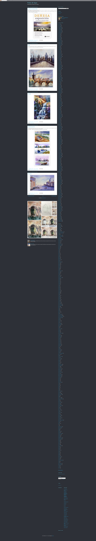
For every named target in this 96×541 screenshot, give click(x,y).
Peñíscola (59, 404)
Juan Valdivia (65, 514)
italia (58, 347)
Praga (29, 45)
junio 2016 (59, 133)
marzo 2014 (59, 163)
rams (58, 422)
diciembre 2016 (60, 126)
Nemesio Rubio (34, 41)
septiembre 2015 (60, 143)
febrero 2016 (59, 137)
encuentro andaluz (60, 315)
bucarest (59, 266)
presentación (59, 412)
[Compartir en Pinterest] (42, 40)
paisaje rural (59, 393)
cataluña (59, 279)
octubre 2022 (59, 55)
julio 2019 (59, 94)
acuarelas (59, 230)
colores (59, 288)
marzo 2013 (59, 176)
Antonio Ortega (60, 245)
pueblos (59, 416)
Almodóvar (59, 238)
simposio (59, 442)
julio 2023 (59, 46)
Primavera (59, 414)
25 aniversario (59, 226)
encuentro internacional (60, 316)
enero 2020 (59, 87)
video (58, 461)
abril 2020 (59, 84)
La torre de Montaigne (60, 353)
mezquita (59, 373)
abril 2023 (59, 49)
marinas (59, 366)
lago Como (59, 354)
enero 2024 (59, 39)
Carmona (59, 276)
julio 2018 (59, 107)
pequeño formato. (60, 405)
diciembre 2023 (60, 40)
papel (58, 396)
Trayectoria (59, 13)
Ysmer (59, 465)
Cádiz (59, 269)
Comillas (59, 289)
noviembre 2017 (60, 115)
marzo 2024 (59, 37)
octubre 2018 (59, 104)
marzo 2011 (59, 203)
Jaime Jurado (65, 513)
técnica (59, 444)
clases (59, 286)
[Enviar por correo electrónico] (39, 40)
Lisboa (59, 357)
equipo (59, 318)
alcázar (59, 237)
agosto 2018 (59, 106)
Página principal (60, 12)
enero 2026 (59, 26)
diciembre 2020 (60, 77)
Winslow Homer (60, 464)
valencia (59, 455)
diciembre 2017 (60, 114)
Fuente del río (59, 328)
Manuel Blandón (60, 365)
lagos (58, 355)
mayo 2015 (59, 147)
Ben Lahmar (59, 259)
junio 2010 (59, 213)
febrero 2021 (59, 75)
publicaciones (59, 415)
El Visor (65, 505)
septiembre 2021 (60, 68)
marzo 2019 (59, 98)
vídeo (58, 462)
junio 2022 (59, 58)
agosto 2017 (59, 117)
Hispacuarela (65, 512)
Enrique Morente (60, 317)
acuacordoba (59, 228)
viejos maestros (60, 463)
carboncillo (59, 275)
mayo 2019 (59, 96)
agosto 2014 (59, 157)
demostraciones (60, 304)
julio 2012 (59, 185)
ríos (58, 425)
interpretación (59, 344)
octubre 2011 (59, 195)
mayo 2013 (59, 174)
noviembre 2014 (60, 154)
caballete (59, 267)
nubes (59, 384)
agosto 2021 (59, 69)
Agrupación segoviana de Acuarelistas (65, 496)
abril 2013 (59, 175)
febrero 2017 (59, 124)
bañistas (59, 257)
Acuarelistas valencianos (65, 492)
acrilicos (59, 227)
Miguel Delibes (59, 375)
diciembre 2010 (60, 206)
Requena (59, 423)
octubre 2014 (59, 155)
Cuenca (59, 298)
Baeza (59, 256)
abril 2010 (59, 215)
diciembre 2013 (60, 166)
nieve (58, 383)
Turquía (59, 452)
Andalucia (59, 240)
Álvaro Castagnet (60, 239)
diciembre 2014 (60, 153)
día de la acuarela (60, 305)
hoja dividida (59, 336)
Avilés (59, 255)
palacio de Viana (60, 394)
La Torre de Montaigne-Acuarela (66, 516)
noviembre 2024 (60, 30)
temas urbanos (60, 445)
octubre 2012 (59, 182)
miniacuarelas (59, 376)
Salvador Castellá (60, 433)
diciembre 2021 (60, 65)
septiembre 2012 (60, 183)
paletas (59, 395)
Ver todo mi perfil (63, 18)
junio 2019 (59, 95)
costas (59, 296)
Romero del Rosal (60, 426)
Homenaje (59, 337)
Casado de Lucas (60, 277)
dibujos (59, 306)
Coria (58, 294)
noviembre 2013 (60, 167)
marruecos (59, 367)
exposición (31, 41)
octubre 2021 (59, 67)
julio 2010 (59, 212)
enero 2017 (59, 125)
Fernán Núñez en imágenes (66, 510)
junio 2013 (59, 173)
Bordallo (59, 265)
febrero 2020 (59, 86)
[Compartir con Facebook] (41, 40)
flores (58, 326)
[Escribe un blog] (40, 40)
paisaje (59, 392)
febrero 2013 (59, 177)
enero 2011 (59, 205)
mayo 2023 (59, 48)
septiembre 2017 (60, 116)
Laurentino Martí (60, 356)
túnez (58, 451)
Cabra (59, 268)
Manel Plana (65, 517)
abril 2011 (59, 202)
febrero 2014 (59, 164)
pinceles (59, 406)
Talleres (59, 443)
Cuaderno (59, 297)
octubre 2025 (59, 29)
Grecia (59, 334)
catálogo (59, 278)
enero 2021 (59, 76)
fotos (58, 327)
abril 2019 (59, 97)
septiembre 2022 (60, 56)
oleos (58, 386)
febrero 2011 (59, 204)
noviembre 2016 (60, 127)
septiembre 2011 (60, 196)
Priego (59, 413)
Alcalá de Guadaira (60, 236)
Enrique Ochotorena (66, 507)
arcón (58, 249)
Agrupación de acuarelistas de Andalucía (65, 494)
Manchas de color (60, 364)
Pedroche (59, 403)
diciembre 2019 (60, 88)
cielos (59, 285)
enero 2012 (59, 192)
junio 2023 (59, 47)
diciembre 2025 (60, 27)
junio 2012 (59, 186)
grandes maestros (60, 333)
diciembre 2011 (60, 193)
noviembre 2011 (60, 194)
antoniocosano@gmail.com (65, 17)
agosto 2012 (59, 184)
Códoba (59, 287)
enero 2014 (59, 165)
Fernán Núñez (59, 324)
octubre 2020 (59, 79)
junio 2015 (59, 146)
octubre (59, 385)
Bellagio (59, 258)
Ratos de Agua (32, 3)
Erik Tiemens (65, 508)
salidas (59, 432)
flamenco (59, 325)
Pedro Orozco (59, 402)
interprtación (59, 345)
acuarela (59, 229)
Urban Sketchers (66, 527)
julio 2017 (59, 118)
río (58, 424)
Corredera (59, 295)
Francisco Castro (66, 511)
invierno (59, 346)
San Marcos (59, 434)
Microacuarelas (60, 374)
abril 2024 (59, 36)
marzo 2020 (59, 85)
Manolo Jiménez (65, 518)
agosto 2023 (59, 45)
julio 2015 (59, 145)
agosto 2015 (59, 144)
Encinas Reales (60, 314)
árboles (59, 248)
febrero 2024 (59, 38)
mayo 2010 (59, 214)
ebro (58, 308)
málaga (59, 363)
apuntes (59, 246)
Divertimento (59, 307)
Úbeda (59, 454)
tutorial (59, 453)
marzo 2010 (59, 216)
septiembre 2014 (60, 156)
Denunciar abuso (60, 470)
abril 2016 (59, 135)
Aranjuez (59, 247)
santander (59, 435)
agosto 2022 (59, 57)
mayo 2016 (59, 134)
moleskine (59, 377)
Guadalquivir (59, 335)
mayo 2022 (59, 59)
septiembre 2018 (60, 105)
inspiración (59, 343)
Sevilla (59, 441)
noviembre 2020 (60, 78)
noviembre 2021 (60, 66)
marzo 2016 (59, 136)
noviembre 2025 (60, 28)
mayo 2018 (59, 108)
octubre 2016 (59, 128)
